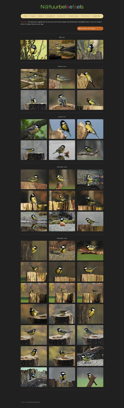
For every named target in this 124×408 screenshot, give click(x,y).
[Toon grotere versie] (34, 49)
